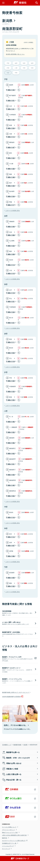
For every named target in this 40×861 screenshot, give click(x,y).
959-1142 (11, 119)
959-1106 (11, 556)
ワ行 (16, 73)
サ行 (24, 63)
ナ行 (8, 68)
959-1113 (11, 137)
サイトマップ (6, 849)
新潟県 (25, 745)
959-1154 (11, 128)
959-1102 (11, 453)
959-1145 (11, 485)
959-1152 (11, 432)
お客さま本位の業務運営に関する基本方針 (14, 835)
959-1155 (11, 475)
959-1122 (11, 158)
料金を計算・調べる (13, 780)
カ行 (16, 63)
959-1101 (11, 464)
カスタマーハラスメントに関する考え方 (13, 840)
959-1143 (11, 90)
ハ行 (16, 68)
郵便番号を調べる (13, 752)
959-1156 (11, 443)
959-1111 (11, 342)
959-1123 (11, 246)
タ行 (32, 63)
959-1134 (11, 196)
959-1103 (11, 496)
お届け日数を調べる (13, 774)
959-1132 (11, 586)
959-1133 (11, 391)
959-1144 (11, 226)
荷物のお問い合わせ (13, 763)
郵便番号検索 (17, 745)
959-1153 (11, 400)
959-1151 (11, 100)
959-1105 (11, 577)
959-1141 (11, 109)
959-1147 (11, 147)
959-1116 (11, 517)
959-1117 (11, 205)
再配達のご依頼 (12, 769)
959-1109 (11, 254)
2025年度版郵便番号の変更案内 (11, 696)
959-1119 (11, 361)
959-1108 (11, 235)
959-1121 (11, 323)
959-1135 (11, 186)
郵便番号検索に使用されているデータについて (16, 692)
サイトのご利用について (9, 827)
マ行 (24, 68)
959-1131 (11, 301)
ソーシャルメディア (8, 846)
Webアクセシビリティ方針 (10, 832)
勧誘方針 (4, 838)
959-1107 (11, 545)
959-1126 (11, 168)
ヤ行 (32, 68)
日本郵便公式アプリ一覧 (9, 843)
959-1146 (11, 421)
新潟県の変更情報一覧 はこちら (15, 54)
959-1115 (11, 273)
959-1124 (11, 312)
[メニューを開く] (3, 3)
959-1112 (11, 537)
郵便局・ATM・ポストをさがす (18, 758)
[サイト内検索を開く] (37, 3)
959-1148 (11, 177)
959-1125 (11, 381)
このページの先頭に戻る (12, 210)
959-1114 (11, 265)
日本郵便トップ (6, 745)
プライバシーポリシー (8, 830)
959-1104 (11, 353)
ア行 (8, 63)
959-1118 (11, 293)
